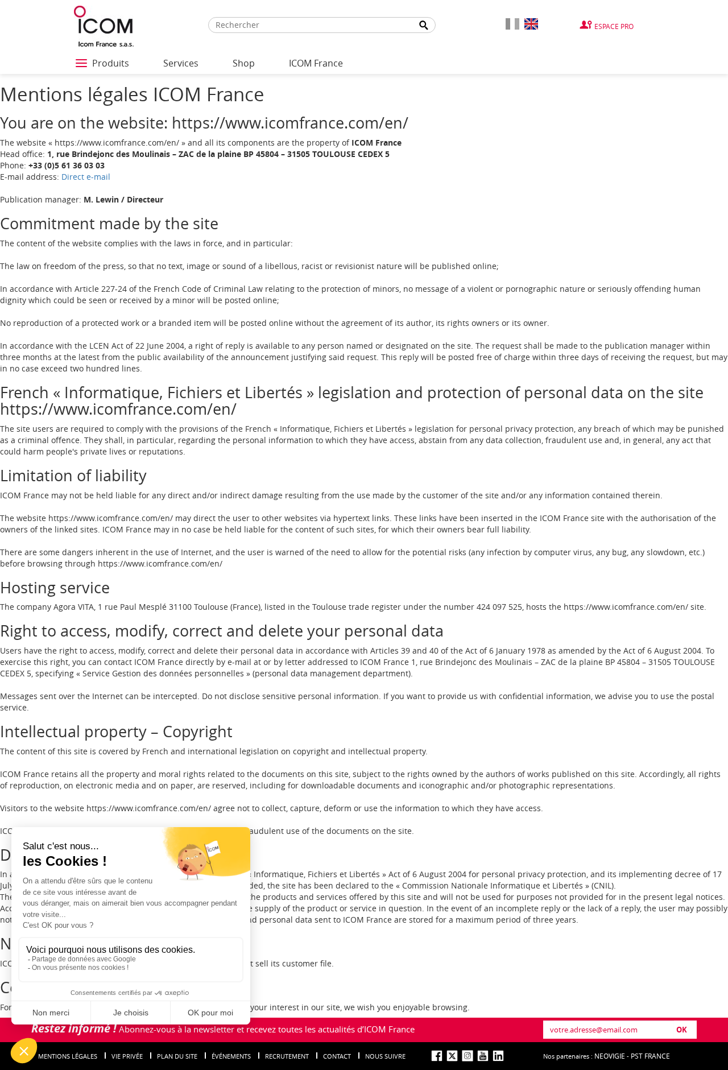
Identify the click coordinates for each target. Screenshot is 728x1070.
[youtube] (483, 1055)
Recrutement (287, 1056)
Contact (337, 1056)
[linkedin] (498, 1055)
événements (231, 1056)
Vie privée (127, 1056)
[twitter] (452, 1055)
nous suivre (385, 1056)
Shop (244, 63)
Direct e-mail (85, 176)
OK (681, 1029)
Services (180, 63)
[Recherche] (424, 25)
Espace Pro (614, 26)
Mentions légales (67, 1056)
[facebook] (436, 1055)
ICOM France (316, 63)
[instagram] (467, 1055)
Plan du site (177, 1056)
